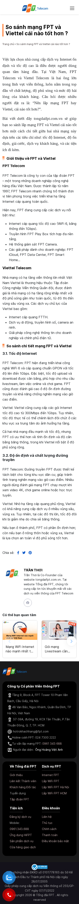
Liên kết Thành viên (23, 781)
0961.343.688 (19, 829)
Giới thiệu (16, 775)
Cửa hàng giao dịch (23, 847)
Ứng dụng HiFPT (21, 835)
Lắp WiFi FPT (50, 781)
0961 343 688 (52, 743)
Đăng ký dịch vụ (20, 816)
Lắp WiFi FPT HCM (54, 793)
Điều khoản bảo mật (55, 841)
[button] (71, 641)
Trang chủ (8, 44)
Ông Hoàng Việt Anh (49, 749)
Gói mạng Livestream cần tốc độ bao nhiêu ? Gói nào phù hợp (58, 649)
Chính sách (49, 829)
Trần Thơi (33, 570)
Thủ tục (47, 823)
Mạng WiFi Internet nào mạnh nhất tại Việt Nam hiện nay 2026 (20, 649)
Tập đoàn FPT (19, 799)
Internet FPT (50, 775)
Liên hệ (47, 816)
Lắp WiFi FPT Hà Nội (55, 787)
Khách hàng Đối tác (23, 787)
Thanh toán (50, 835)
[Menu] (72, 8)
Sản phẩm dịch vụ (21, 841)
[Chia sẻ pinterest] (29, 553)
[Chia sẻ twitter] (22, 553)
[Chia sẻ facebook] (16, 553)
